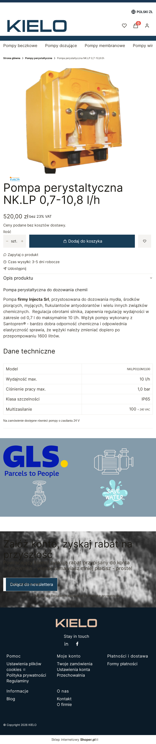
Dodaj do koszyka (85, 241)
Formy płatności (122, 663)
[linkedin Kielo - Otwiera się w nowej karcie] (66, 643)
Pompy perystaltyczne (38, 58)
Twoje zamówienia (74, 663)
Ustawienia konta (73, 669)
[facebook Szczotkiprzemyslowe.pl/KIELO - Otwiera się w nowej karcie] (77, 643)
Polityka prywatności (26, 675)
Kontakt (64, 698)
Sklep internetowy (73, 739)
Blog (10, 698)
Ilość (7, 232)
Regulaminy (17, 680)
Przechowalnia (71, 675)
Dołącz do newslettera (31, 584)
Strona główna (11, 58)
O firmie (64, 704)
